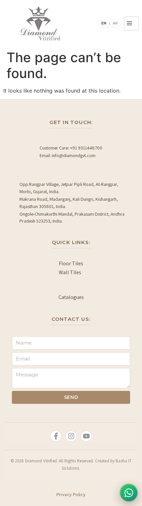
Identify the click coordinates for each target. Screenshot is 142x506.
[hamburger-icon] (131, 23)
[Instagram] (71, 436)
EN (103, 23)
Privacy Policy (71, 494)
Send (71, 397)
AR (115, 23)
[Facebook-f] (55, 436)
